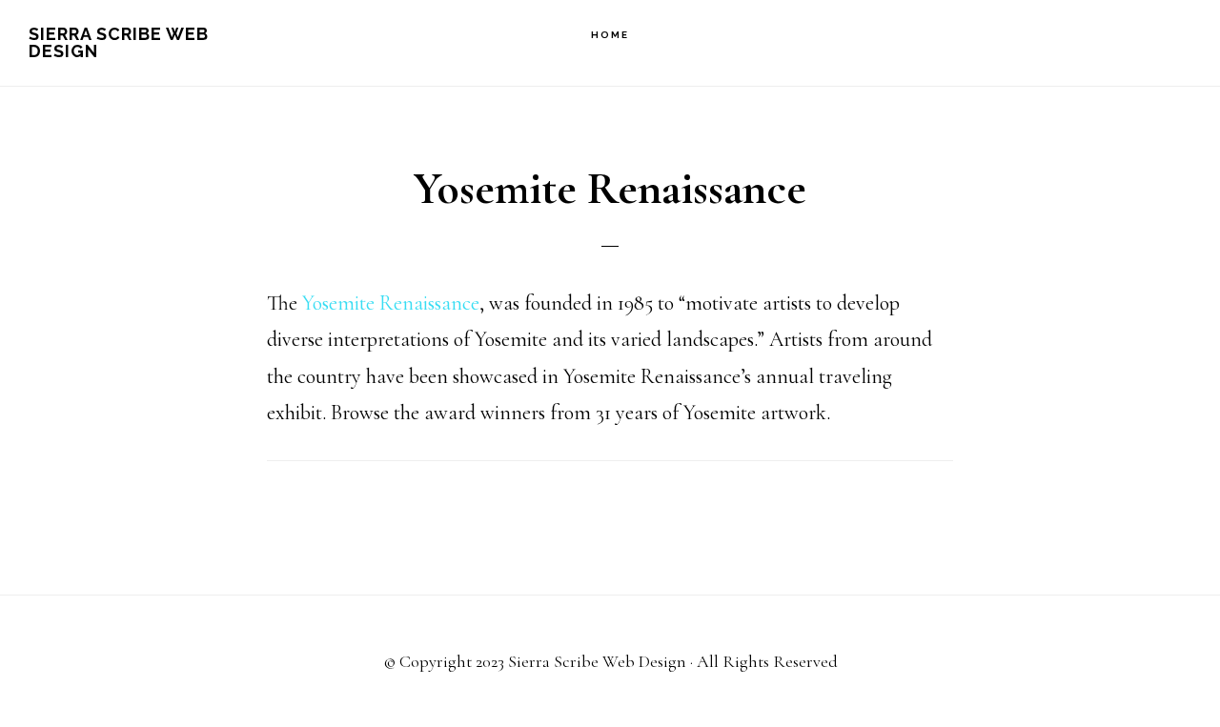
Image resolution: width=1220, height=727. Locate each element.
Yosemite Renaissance (390, 303)
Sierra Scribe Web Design (119, 42)
